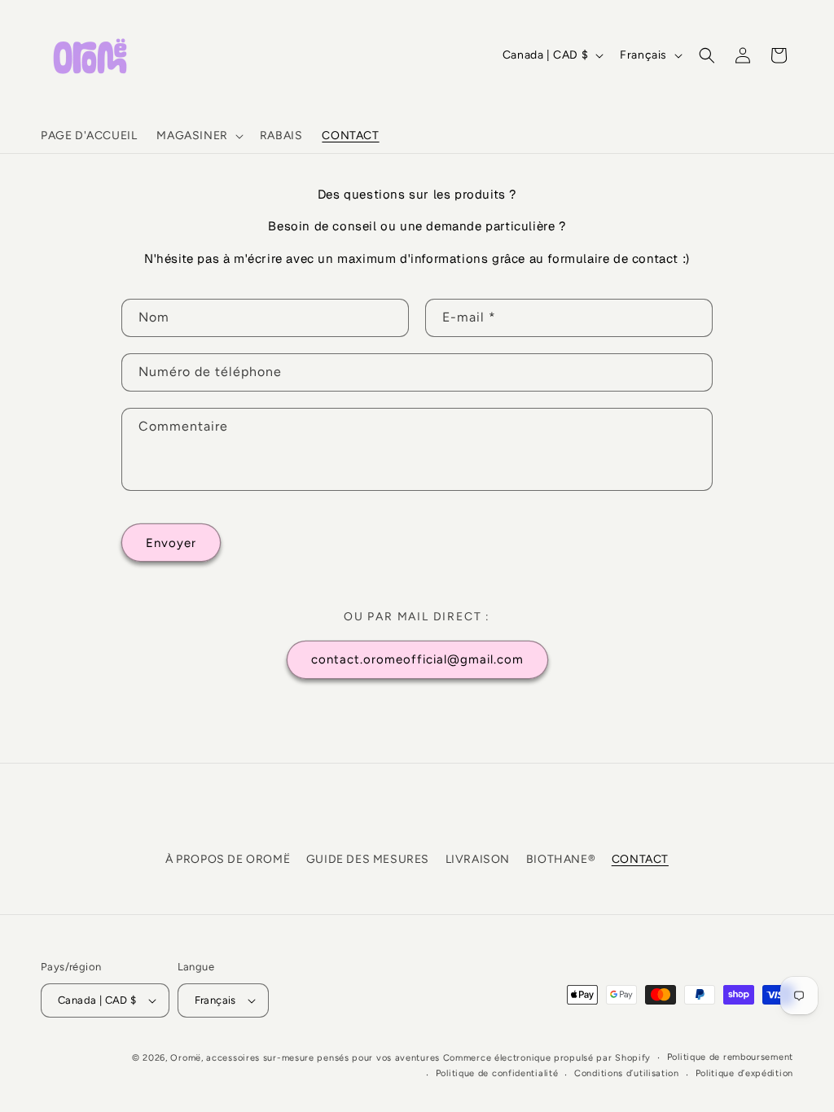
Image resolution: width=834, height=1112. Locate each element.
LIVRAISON (478, 859)
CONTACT (640, 859)
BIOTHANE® (560, 859)
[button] (198, 136)
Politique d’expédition (744, 1073)
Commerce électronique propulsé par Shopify (547, 1058)
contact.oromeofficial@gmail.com (417, 659)
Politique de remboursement (730, 1057)
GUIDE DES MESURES (367, 859)
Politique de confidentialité (497, 1073)
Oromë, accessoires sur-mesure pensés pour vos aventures (305, 1058)
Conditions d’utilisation (626, 1073)
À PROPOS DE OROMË (227, 859)
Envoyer (171, 543)
